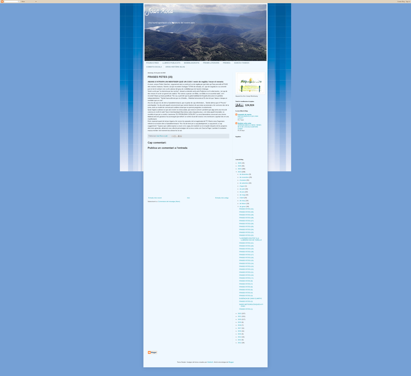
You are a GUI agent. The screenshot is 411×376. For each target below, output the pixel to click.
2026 (240, 163)
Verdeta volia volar (244, 123)
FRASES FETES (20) (246, 246)
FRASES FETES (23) (246, 232)
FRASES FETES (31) (246, 209)
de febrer (243, 203)
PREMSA (226, 63)
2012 (240, 343)
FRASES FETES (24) (246, 229)
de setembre (244, 183)
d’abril (242, 198)
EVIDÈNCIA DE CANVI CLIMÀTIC (250, 298)
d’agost (242, 186)
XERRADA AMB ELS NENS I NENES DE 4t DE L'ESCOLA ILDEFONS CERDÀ (249, 127)
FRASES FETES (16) (246, 257)
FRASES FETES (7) (246, 284)
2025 (240, 166)
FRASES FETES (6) (246, 287)
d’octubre (243, 180)
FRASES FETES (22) (246, 235)
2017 (240, 328)
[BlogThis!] (175, 136)
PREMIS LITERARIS (211, 63)
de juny (242, 192)
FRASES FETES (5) (246, 290)
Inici (188, 198)
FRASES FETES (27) (246, 221)
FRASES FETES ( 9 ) (246, 278)
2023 (240, 172)
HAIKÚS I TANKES (241, 63)
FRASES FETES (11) (246, 272)
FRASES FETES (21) (246, 243)
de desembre (244, 174)
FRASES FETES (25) (246, 226)
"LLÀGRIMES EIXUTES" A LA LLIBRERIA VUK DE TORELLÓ (250, 239)
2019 (240, 322)
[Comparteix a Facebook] (179, 136)
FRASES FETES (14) (246, 263)
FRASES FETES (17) (246, 255)
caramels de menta (244, 114)
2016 (240, 331)
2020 (240, 319)
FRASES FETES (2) (246, 301)
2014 (240, 337)
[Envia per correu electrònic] (173, 136)
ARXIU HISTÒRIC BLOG (175, 67)
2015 (240, 334)
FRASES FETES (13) (246, 266)
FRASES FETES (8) (246, 281)
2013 (240, 340)
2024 (240, 169)
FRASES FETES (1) (246, 309)
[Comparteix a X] (177, 136)
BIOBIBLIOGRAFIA (191, 63)
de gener (243, 206)
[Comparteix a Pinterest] (181, 136)
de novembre (244, 177)
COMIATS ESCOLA (154, 67)
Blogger (231, 362)
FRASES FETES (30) (246, 212)
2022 (240, 313)
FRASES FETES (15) (246, 260)
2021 (240, 316)
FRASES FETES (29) (246, 215)
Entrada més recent (155, 198)
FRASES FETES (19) (246, 249)
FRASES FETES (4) (246, 293)
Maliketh (210, 362)
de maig (243, 195)
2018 (240, 325)
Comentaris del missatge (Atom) (169, 201)
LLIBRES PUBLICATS (171, 63)
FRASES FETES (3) (246, 295)
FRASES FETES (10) (246, 275)
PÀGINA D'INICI (152, 63)
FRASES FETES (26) (246, 223)
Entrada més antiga (222, 198)
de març (243, 200)
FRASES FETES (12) (246, 269)
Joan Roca (160, 12)
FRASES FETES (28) (246, 218)
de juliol (242, 189)
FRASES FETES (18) (246, 252)
